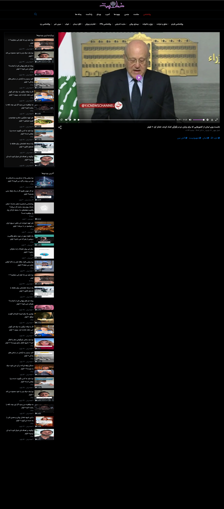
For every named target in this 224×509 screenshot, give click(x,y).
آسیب (107, 14)
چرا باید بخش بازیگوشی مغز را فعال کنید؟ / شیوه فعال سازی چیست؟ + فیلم (19, 341)
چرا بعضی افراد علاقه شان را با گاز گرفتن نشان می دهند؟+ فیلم (19, 263)
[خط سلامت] (112, 5)
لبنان (205, 138)
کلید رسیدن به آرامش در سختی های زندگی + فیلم (20, 80)
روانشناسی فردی (177, 24)
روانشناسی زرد (45, 24)
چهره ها (117, 14)
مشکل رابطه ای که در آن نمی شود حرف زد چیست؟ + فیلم (19, 367)
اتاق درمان (77, 24)
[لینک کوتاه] (60, 127)
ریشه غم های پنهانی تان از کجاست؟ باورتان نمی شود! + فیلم (21, 67)
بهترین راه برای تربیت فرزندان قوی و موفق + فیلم (20, 315)
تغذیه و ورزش (90, 24)
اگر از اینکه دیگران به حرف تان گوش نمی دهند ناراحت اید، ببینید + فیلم (20, 93)
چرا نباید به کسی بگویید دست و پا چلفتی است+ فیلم (21, 132)
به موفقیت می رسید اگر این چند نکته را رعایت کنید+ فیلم (19, 106)
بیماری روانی (134, 24)
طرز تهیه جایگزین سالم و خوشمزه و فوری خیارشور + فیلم (21, 119)
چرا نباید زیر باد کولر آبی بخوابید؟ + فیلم (20, 41)
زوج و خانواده (148, 24)
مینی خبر (58, 24)
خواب (67, 24)
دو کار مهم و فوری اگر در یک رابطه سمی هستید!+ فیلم (19, 192)
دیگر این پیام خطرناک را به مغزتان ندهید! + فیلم (21, 250)
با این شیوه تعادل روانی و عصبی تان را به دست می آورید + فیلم (19, 419)
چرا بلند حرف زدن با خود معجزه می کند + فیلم (19, 54)
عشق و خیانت (162, 24)
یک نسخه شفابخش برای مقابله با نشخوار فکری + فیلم (21, 145)
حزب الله (214, 138)
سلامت (136, 14)
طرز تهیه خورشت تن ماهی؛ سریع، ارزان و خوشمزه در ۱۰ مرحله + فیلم (19, 224)
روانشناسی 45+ (105, 24)
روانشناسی (147, 14)
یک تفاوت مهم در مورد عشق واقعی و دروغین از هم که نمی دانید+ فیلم (20, 237)
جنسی (127, 14)
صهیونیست (194, 138)
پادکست (89, 14)
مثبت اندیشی (120, 24)
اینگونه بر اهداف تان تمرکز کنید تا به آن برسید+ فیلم (19, 158)
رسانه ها (78, 14)
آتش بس (181, 138)
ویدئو (99, 14)
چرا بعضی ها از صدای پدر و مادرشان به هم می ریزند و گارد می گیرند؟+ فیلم (19, 179)
